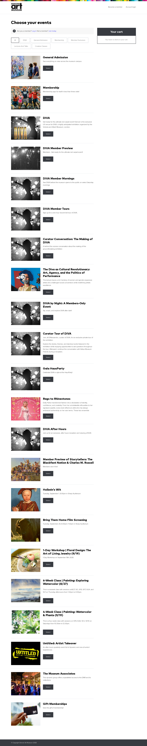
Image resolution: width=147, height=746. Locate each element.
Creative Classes (41, 46)
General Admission (41, 40)
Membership (59, 40)
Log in (34, 31)
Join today (52, 31)
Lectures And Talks (21, 46)
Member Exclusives (78, 40)
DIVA (25, 40)
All (15, 40)
